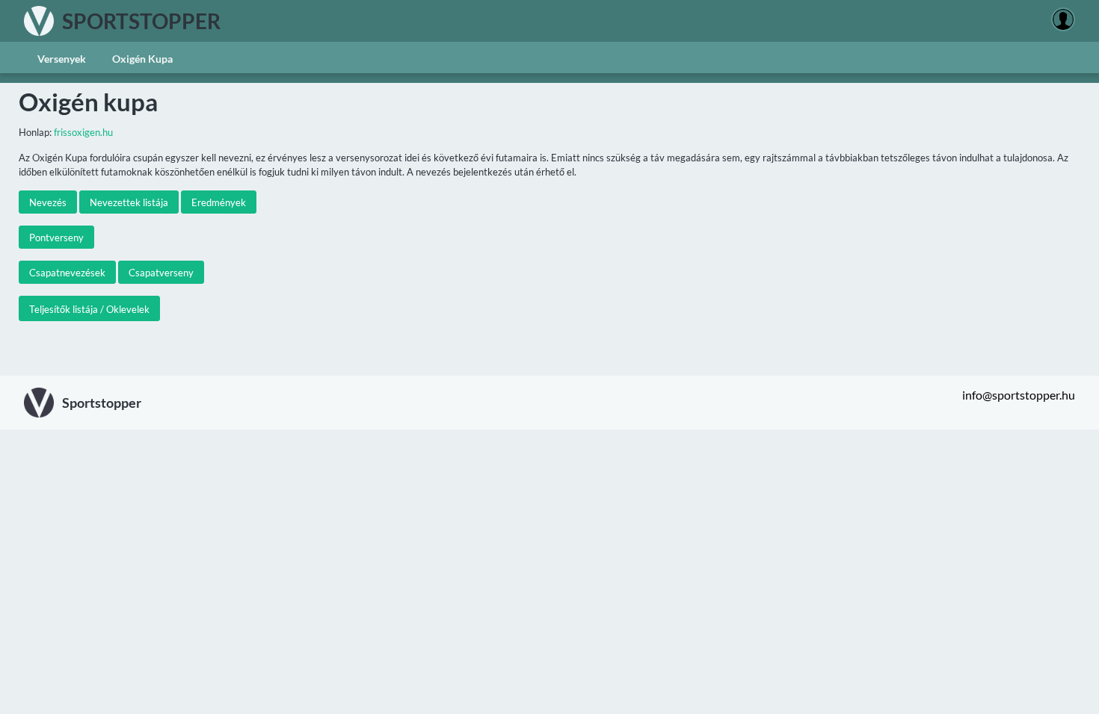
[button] (48, 202)
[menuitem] (61, 57)
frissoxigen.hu (83, 132)
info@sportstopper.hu (1018, 395)
